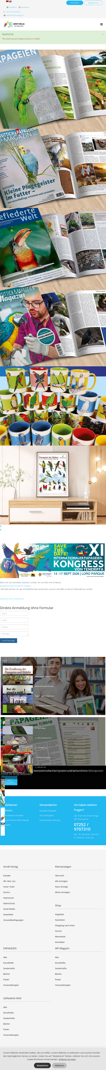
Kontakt (6, 875)
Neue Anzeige (61, 886)
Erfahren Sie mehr (67, 1059)
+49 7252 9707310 (13, 12)
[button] (53, 526)
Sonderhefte (9, 968)
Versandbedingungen (13, 920)
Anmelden (74, 2)
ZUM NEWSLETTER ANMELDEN (8, 723)
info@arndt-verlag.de (14, 15)
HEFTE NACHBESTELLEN (10, 782)
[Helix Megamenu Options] (101, 24)
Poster (6, 979)
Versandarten (48, 805)
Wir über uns (9, 881)
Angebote (59, 914)
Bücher (6, 974)
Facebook (13, 7)
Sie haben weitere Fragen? (85, 807)
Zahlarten (11, 805)
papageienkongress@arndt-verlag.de (15, 585)
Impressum (8, 897)
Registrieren (93, 2)
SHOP (5, 660)
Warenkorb (60, 936)
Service (6, 892)
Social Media (9, 909)
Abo (5, 957)
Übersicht (59, 875)
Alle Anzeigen (61, 881)
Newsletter (25, 7)
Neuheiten (60, 920)
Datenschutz (9, 903)
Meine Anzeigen (62, 892)
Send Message (8, 640)
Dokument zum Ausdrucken (12, 598)
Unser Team (8, 886)
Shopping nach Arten (65, 925)
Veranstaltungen (11, 985)
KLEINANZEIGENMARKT (12, 721)
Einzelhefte (8, 962)
